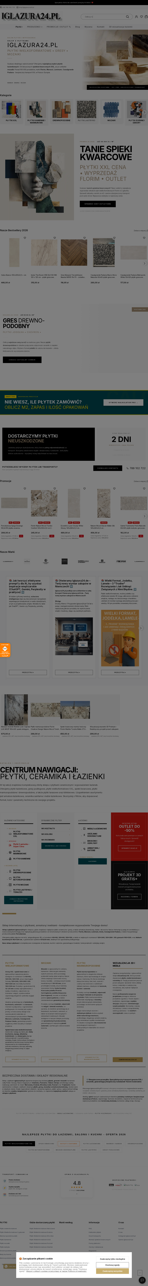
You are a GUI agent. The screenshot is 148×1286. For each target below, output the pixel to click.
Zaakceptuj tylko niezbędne (112, 1259)
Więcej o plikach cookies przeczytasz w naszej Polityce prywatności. (56, 1271)
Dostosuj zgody (112, 1265)
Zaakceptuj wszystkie (112, 1271)
